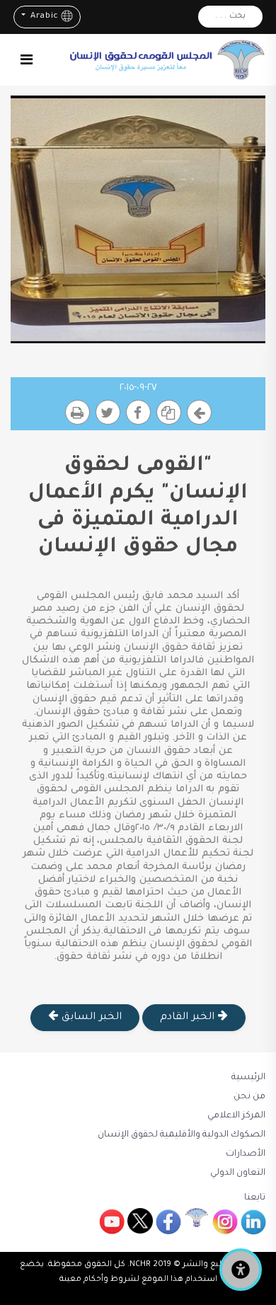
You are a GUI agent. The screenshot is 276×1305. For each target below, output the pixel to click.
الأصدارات (245, 1154)
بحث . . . (230, 16)
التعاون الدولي (237, 1173)
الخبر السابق (89, 1017)
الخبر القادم (188, 1017)
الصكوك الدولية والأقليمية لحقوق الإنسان (181, 1135)
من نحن (249, 1097)
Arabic (43, 16)
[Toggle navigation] (26, 59)
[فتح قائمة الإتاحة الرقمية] (240, 1269)
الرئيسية (248, 1078)
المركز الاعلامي (236, 1116)
